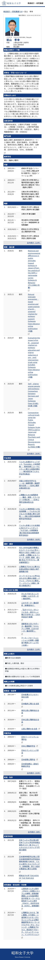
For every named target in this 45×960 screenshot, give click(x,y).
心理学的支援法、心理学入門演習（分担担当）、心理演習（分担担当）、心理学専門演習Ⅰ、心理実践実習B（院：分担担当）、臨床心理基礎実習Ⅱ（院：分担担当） (21, 128)
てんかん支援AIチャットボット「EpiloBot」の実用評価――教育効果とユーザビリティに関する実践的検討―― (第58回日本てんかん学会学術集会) (29, 467)
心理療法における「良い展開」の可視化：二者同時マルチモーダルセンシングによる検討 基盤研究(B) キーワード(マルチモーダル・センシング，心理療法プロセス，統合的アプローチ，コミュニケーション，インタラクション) (30, 923)
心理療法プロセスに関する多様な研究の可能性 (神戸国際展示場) (29, 569)
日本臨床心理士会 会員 (30, 703)
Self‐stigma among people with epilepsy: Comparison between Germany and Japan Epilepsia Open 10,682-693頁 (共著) (34, 394)
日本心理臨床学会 (28, 746)
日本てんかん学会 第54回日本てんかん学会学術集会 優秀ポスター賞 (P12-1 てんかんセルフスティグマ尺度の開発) (29, 845)
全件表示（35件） (34, 453)
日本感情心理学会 (28, 759)
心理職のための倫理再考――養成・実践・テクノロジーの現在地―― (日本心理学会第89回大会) (29, 498)
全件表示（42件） (34, 539)
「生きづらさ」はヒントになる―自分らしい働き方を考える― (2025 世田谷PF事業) (30, 613)
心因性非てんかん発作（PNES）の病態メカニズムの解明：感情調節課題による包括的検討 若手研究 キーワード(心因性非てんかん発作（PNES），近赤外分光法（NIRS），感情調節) (30, 897)
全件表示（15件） (34, 773)
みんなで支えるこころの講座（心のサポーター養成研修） (30, 596)
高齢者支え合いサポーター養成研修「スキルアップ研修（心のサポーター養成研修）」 (30, 627)
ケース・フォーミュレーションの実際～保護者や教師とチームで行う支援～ (30, 641)
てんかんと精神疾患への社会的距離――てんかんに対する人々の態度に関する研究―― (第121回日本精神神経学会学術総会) (29, 514)
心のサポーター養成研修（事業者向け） (30, 604)
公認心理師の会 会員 (29, 728)
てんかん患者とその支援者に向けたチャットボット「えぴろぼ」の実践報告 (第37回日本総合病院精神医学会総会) (29, 530)
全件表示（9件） (34, 832)
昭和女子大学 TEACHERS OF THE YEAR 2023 (29, 876)
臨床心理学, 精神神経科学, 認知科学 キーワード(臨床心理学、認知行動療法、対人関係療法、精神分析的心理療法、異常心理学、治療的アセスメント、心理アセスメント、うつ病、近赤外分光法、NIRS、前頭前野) (21, 145)
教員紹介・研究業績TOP (13, 11)
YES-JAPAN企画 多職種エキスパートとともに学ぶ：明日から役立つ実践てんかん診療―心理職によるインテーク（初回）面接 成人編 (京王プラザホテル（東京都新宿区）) (29, 554)
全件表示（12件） (34, 242)
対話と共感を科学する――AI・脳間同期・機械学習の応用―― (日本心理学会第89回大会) (29, 484)
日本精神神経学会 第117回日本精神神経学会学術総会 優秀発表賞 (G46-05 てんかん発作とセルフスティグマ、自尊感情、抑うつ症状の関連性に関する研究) (29, 862)
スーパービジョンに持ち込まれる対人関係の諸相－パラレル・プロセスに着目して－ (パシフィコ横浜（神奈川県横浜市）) (29, 580)
